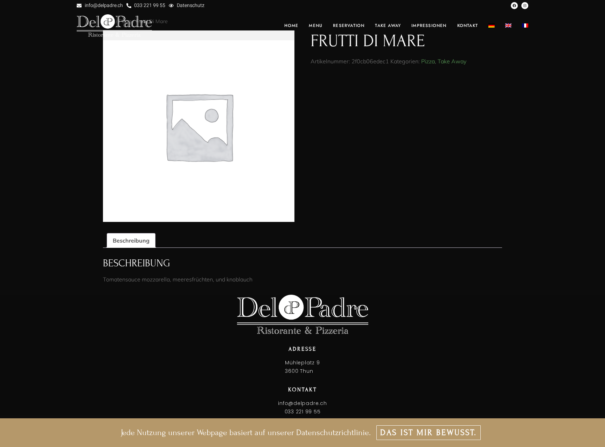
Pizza (428, 61)
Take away (388, 25)
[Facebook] (514, 5)
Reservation (348, 25)
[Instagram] (524, 5)
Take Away (452, 61)
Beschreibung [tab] (131, 240)
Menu (315, 25)
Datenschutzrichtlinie (332, 432)
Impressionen (428, 25)
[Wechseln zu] (491, 25)
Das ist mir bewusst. (428, 432)
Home (291, 25)
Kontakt (467, 25)
